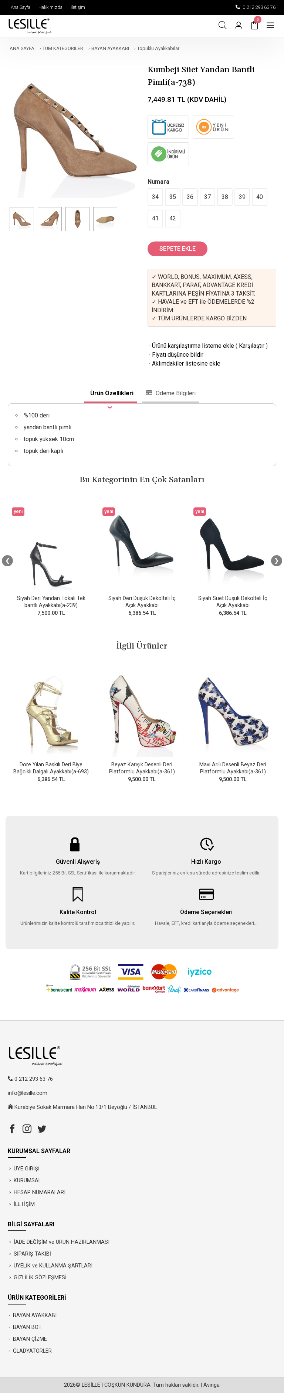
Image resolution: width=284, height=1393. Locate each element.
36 (190, 196)
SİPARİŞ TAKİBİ (32, 1254)
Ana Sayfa (19, 7)
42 (172, 218)
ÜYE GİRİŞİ (27, 1169)
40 (259, 196)
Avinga (211, 1385)
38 (225, 196)
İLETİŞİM (24, 1204)
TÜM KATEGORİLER (63, 48)
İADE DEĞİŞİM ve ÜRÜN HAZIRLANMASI (61, 1242)
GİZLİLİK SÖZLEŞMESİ (40, 1277)
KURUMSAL (27, 1180)
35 (172, 196)
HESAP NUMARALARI (39, 1192)
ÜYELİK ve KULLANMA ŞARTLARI (53, 1266)
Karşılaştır (251, 345)
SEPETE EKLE (177, 248)
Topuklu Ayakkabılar (158, 48)
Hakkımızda (49, 7)
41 (155, 218)
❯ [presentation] (276, 560)
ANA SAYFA (22, 48)
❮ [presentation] (7, 560)
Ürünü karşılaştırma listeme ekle (191, 345)
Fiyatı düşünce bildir (175, 354)
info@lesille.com (27, 1093)
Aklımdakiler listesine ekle (184, 363)
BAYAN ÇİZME (30, 1339)
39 (242, 196)
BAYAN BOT (27, 1327)
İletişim (76, 7)
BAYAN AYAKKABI (110, 48)
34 (155, 196)
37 (207, 196)
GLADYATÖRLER (32, 1351)
